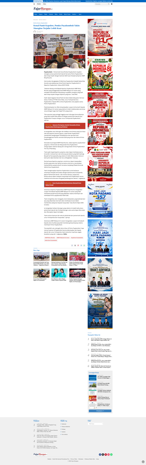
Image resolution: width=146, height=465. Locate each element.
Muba (56, 14)
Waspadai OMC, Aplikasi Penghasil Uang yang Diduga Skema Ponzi (46, 425)
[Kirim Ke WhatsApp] (84, 245)
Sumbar (74, 14)
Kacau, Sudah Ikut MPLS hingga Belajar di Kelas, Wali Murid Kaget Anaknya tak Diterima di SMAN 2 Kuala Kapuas (101, 339)
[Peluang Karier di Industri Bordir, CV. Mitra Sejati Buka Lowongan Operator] (92, 405)
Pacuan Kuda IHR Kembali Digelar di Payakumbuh (39, 279)
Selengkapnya (99, 410)
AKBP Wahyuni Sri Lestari (63, 237)
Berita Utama (67, 14)
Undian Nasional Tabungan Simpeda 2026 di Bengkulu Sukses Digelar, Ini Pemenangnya (77, 280)
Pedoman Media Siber (90, 459)
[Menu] (34, 4)
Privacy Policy (74, 459)
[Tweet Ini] (75, 245)
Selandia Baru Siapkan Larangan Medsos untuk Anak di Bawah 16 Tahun (81, 1)
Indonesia (64, 424)
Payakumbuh (44, 23)
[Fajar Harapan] (42, 9)
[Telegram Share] (81, 245)
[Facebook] (100, 454)
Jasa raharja (65, 434)
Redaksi (39, 3)
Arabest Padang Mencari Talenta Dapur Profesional (104, 398)
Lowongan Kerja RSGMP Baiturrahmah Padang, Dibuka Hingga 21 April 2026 (104, 384)
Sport (80, 14)
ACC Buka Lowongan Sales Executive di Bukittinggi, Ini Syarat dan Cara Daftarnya (104, 377)
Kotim (60, 14)
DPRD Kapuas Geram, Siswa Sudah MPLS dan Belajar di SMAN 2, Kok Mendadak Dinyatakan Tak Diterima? (101, 345)
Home (35, 14)
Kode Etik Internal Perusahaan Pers (61, 459)
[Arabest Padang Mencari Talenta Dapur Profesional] (92, 398)
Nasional (51, 14)
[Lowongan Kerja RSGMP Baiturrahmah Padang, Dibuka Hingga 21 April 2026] (92, 384)
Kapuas (40, 14)
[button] (108, 4)
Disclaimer (80, 459)
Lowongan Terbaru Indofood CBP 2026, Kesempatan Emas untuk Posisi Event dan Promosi (104, 391)
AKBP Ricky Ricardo (50, 237)
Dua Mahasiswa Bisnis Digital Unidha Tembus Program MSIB (58, 279)
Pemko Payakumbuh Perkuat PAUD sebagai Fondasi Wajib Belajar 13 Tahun (76, 264)
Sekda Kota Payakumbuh (51, 240)
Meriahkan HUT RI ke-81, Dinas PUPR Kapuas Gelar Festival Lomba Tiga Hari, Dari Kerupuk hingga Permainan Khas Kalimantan (101, 350)
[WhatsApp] (111, 454)
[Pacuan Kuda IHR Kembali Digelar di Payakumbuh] (41, 273)
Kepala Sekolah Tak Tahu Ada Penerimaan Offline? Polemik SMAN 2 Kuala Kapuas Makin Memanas (101, 366)
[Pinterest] (105, 454)
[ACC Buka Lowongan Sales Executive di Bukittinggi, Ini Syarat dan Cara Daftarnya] (92, 378)
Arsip (44, 3)
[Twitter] (103, 454)
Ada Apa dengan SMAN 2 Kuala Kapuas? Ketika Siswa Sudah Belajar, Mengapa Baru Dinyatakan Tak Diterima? (101, 356)
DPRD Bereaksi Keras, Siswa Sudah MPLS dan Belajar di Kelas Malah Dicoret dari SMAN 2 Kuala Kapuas (101, 361)
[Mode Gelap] (112, 4)
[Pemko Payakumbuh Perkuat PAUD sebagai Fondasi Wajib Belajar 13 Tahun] (77, 256)
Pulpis (45, 14)
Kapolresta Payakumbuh (77, 237)
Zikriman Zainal (40, 31)
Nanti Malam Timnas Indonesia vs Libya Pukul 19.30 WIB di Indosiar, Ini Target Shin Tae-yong (47, 447)
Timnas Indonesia (66, 426)
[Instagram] (108, 454)
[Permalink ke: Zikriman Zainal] (34, 31)
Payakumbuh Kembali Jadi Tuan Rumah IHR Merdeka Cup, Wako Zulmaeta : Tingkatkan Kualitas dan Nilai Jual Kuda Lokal (41, 264)
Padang (63, 429)
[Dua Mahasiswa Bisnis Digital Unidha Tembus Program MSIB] (59, 273)
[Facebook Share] (72, 245)
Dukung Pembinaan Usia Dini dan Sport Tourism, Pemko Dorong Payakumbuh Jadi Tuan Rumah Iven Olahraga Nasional (59, 264)
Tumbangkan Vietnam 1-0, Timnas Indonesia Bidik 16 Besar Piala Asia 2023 (47, 431)
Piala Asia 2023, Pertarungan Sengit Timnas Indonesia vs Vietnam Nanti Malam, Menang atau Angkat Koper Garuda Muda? (47, 436)
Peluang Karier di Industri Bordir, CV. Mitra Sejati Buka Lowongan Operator (104, 405)
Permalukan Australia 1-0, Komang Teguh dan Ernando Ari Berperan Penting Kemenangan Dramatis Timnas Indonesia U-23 (47, 442)
